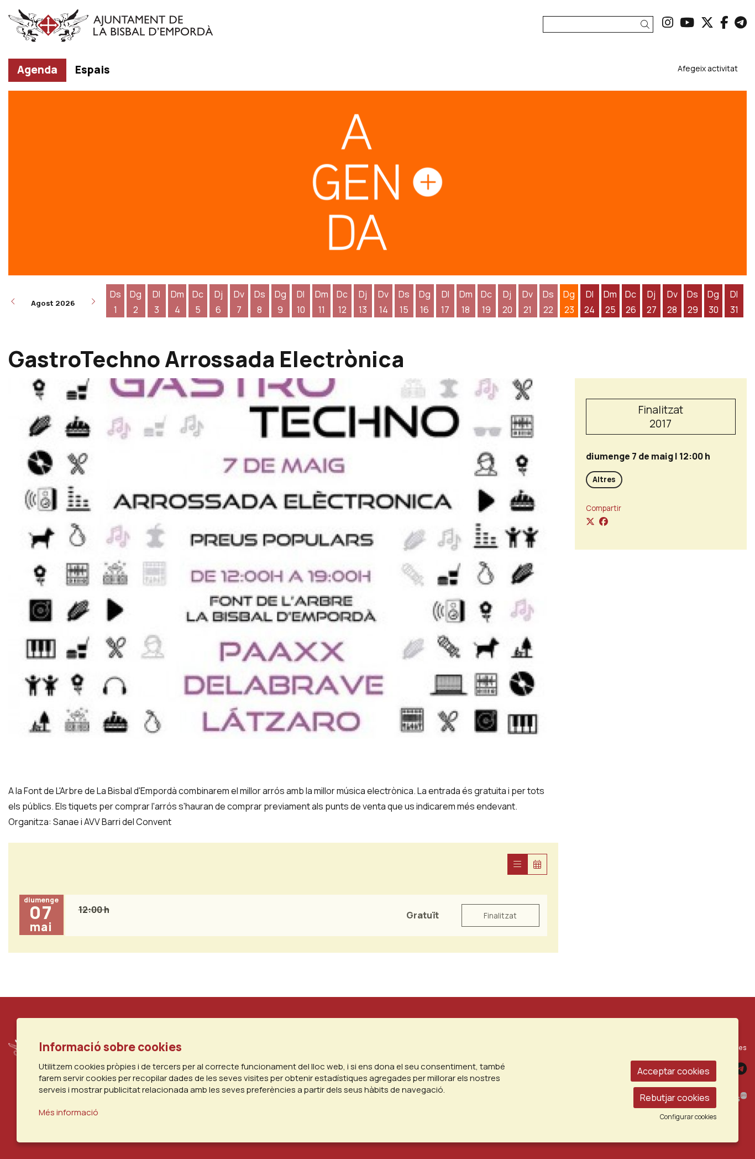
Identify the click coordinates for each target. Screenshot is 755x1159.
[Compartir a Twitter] (590, 521)
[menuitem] (667, 22)
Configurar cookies (688, 1117)
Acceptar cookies (673, 1071)
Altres (604, 479)
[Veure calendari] (537, 864)
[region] (283, 558)
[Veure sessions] (517, 864)
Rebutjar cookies (675, 1098)
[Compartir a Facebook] (603, 521)
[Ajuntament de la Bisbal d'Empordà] (125, 30)
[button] (647, 24)
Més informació (68, 1112)
